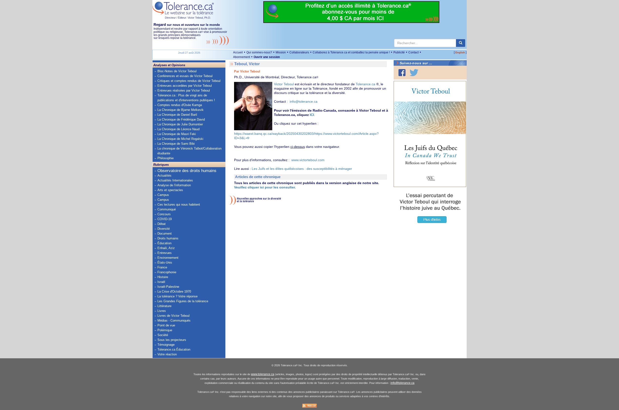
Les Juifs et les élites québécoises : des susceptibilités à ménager (302, 169)
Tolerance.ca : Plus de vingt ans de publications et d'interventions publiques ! (186, 98)
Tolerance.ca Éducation (173, 349)
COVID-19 (164, 219)
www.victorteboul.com (307, 160)
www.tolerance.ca (262, 374)
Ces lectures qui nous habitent (178, 204)
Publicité (399, 52)
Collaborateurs (299, 52)
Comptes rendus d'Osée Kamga (179, 105)
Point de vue (166, 325)
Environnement (167, 257)
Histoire (162, 277)
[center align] (460, 43)
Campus (163, 195)
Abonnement (241, 57)
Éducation (164, 243)
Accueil (238, 52)
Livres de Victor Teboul (173, 315)
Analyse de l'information (174, 185)
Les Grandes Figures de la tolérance (182, 301)
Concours (164, 214)
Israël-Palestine (168, 286)
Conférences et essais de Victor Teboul (185, 76)
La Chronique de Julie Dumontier (180, 124)
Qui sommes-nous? (259, 52)
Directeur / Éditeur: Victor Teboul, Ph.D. (188, 17)
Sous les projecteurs (171, 340)
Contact (413, 52)
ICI (312, 115)
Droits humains (167, 238)
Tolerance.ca (365, 84)
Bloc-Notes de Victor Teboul (177, 71)
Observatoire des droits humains (186, 170)
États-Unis (164, 262)
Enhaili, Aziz (166, 248)
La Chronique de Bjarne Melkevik (180, 110)
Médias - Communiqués (174, 320)
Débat (161, 224)
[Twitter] (414, 72)
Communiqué (166, 209)
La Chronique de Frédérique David (181, 119)
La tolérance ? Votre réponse (177, 296)
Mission (281, 52)
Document (164, 233)
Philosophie (165, 158)
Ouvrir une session (267, 57)
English (460, 52)
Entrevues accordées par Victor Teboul (184, 85)
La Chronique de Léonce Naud (178, 129)
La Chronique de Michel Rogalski (180, 139)
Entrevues (164, 253)
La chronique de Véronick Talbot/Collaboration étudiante (189, 151)
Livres (161, 311)
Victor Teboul (284, 84)
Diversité (163, 228)
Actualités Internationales (175, 180)
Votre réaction (167, 354)
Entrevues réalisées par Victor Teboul (183, 90)
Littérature (164, 306)
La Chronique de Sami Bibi (176, 143)
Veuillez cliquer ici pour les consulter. (265, 187)
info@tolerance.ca (303, 101)
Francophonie (166, 272)
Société (162, 335)
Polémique (164, 330)
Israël (161, 282)
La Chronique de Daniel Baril (177, 114)
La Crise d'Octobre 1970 (174, 291)
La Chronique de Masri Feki (176, 134)
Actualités (164, 175)
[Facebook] (401, 72)
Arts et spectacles (170, 190)
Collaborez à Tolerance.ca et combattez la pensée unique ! (351, 52)
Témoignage (166, 344)
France (162, 267)
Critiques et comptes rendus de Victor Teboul (189, 81)
